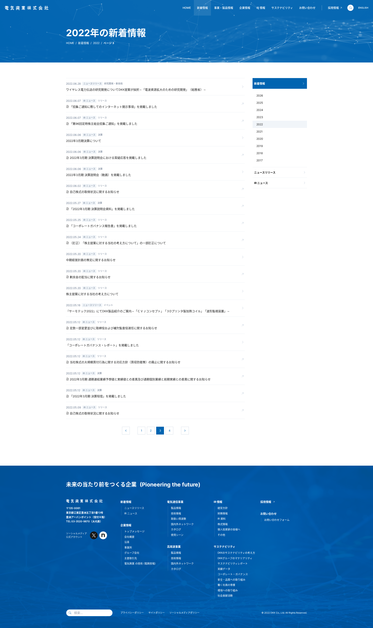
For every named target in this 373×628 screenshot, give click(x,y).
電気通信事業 (175, 501)
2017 (259, 160)
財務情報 (223, 513)
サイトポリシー (156, 612)
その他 (221, 534)
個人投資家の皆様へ (229, 529)
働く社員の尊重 (226, 584)
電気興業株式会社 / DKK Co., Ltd (25, 8)
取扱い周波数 (178, 518)
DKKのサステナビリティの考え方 (236, 552)
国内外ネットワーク (182, 524)
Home (187, 7)
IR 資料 (222, 518)
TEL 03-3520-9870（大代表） (84, 521)
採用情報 (333, 7)
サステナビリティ (282, 7)
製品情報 (176, 507)
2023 (259, 117)
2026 (259, 95)
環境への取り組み (228, 590)
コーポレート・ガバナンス (233, 574)
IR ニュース (261, 183)
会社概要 (129, 536)
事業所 (128, 547)
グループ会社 (131, 552)
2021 (259, 131)
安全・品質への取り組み (231, 579)
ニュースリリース (264, 172)
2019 (259, 146)
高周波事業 (174, 546)
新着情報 (202, 7)
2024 (259, 110)
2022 (96, 43)
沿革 (126, 542)
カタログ (176, 529)
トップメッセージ (134, 531)
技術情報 (176, 513)
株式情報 (223, 524)
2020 (259, 138)
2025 (259, 102)
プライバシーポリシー (132, 612)
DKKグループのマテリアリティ (235, 558)
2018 (259, 153)
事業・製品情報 (223, 7)
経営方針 (223, 507)
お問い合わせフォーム (276, 519)
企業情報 (244, 7)
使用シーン (177, 534)
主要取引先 (130, 558)
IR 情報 (260, 7)
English (363, 7)
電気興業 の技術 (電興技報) (140, 563)
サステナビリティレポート (233, 563)
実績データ (224, 568)
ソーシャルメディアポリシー (184, 612)
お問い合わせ (307, 7)
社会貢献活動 (225, 595)
